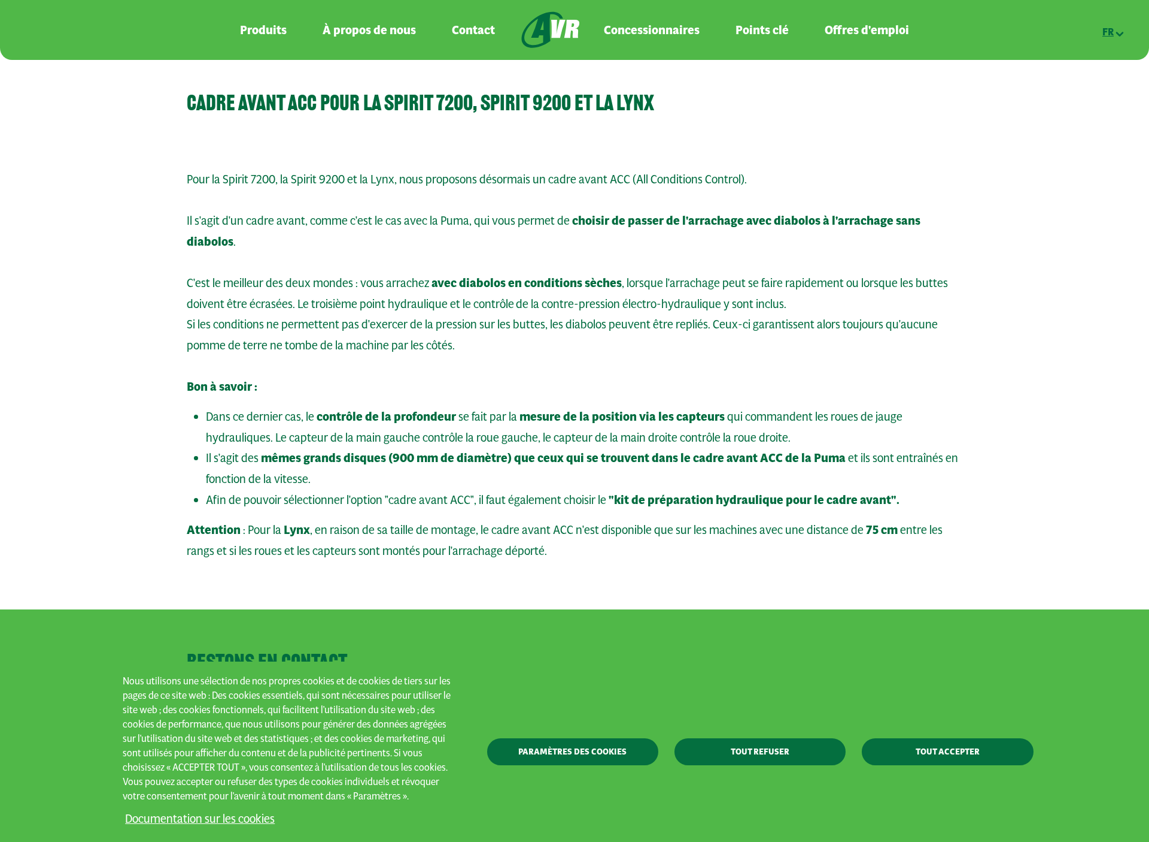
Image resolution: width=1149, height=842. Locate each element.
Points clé (762, 30)
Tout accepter (948, 751)
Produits (263, 30)
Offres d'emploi (867, 30)
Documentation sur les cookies (200, 818)
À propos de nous (369, 30)
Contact (473, 30)
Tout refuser (760, 751)
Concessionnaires (652, 30)
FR (1108, 31)
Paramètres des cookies (572, 751)
